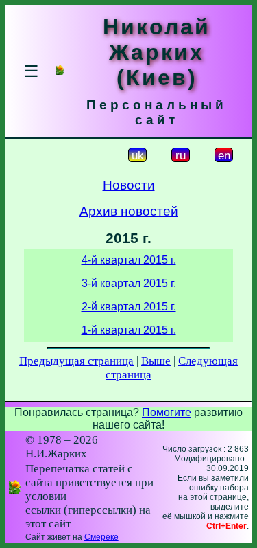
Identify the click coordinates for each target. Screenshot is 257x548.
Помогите (166, 412)
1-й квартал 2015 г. (129, 330)
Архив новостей (128, 211)
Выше (156, 360)
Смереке (101, 537)
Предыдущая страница (76, 360)
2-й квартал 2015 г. (129, 306)
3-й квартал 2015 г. (129, 283)
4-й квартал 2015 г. (129, 260)
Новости (129, 185)
